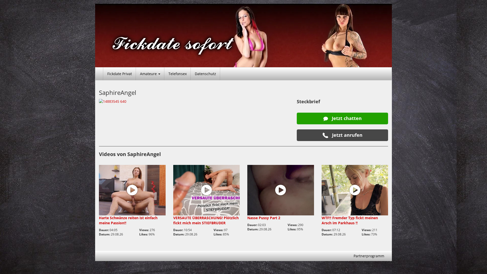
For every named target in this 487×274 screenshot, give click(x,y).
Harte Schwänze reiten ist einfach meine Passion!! (128, 220)
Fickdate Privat (119, 73)
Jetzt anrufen (346, 135)
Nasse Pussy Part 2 (263, 217)
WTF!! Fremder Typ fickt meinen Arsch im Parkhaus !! (350, 220)
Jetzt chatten (346, 118)
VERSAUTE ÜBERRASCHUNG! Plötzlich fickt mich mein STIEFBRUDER (206, 220)
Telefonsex (177, 73)
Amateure (149, 73)
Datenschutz (205, 73)
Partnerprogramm (369, 255)
